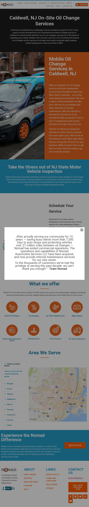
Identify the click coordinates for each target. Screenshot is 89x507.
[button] (82, 230)
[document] (44, 253)
